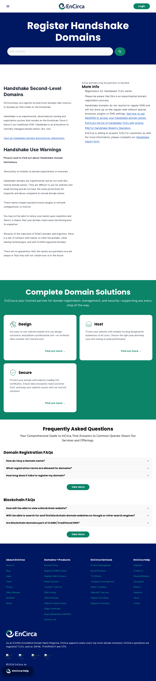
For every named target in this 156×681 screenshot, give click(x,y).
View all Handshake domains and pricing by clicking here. (34, 138)
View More (78, 487)
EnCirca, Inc (21, 664)
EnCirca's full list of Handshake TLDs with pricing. (114, 122)
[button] (78, 461)
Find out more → (55, 351)
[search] (120, 51)
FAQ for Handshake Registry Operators (108, 128)
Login (141, 6)
